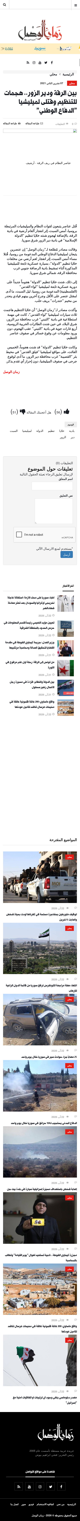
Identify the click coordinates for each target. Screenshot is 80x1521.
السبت (14, 431)
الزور (63, 437)
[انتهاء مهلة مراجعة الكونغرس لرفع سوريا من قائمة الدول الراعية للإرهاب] (40, 973)
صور (23, 1504)
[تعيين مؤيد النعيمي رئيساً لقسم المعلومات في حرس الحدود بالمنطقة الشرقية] (65, 635)
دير (72, 437)
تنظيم (51, 431)
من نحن (60, 1504)
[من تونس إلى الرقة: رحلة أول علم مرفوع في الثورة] (65, 675)
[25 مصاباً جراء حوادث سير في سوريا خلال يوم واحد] (40, 1044)
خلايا (61, 431)
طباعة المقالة (10, 123)
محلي (53, 74)
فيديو (31, 1504)
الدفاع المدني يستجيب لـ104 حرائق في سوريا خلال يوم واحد (44, 1124)
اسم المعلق (66, 479)
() (59, 411)
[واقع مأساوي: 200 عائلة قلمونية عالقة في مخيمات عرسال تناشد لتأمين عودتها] (65, 715)
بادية (71, 431)
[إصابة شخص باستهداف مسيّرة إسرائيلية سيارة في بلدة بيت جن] (40, 1176)
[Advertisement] (40, 776)
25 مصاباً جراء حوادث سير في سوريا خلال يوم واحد (49, 1057)
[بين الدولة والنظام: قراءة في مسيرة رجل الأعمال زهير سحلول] (65, 695)
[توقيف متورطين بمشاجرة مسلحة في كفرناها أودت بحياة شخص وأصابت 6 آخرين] (40, 902)
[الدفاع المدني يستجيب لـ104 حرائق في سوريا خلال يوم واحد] (40, 1110)
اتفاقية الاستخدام (45, 1504)
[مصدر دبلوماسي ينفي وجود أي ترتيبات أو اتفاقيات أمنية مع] (40, 1385)
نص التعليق (66, 495)
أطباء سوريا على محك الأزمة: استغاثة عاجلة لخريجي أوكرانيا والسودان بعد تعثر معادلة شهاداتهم (30, 603)
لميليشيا (27, 431)
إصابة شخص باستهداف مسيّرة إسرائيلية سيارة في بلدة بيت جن (42, 1190)
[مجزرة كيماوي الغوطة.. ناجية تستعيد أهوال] (40, 1243)
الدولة (39, 431)
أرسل (66, 554)
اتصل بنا (14, 1504)
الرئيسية (68, 74)
